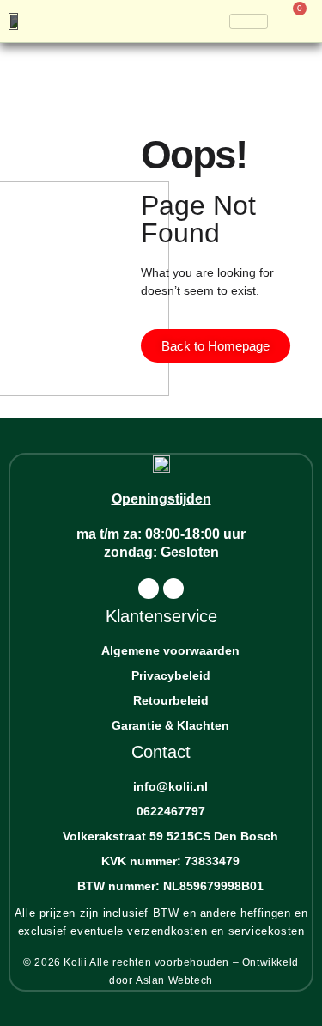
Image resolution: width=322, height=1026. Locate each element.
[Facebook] (148, 588)
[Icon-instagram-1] (173, 588)
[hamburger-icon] (248, 21)
